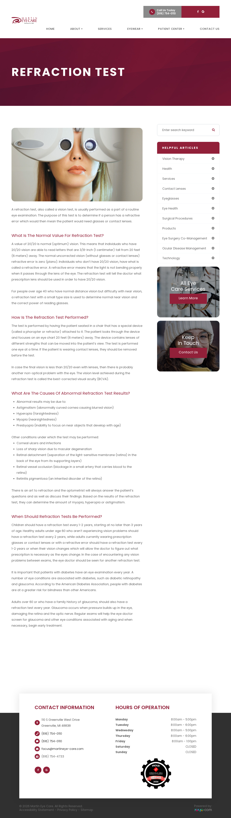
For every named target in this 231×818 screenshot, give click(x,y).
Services (105, 29)
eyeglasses (170, 198)
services (168, 179)
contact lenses (174, 188)
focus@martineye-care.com (62, 749)
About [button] (75, 29)
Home (50, 29)
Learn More (188, 298)
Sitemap (87, 810)
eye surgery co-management (184, 238)
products (169, 228)
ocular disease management (184, 248)
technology (171, 258)
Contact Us (210, 29)
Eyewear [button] (134, 29)
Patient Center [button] (170, 29)
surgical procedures (177, 218)
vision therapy (173, 159)
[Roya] (203, 810)
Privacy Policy (67, 810)
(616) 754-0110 (166, 13)
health (167, 169)
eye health (170, 208)
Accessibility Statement (36, 810)
